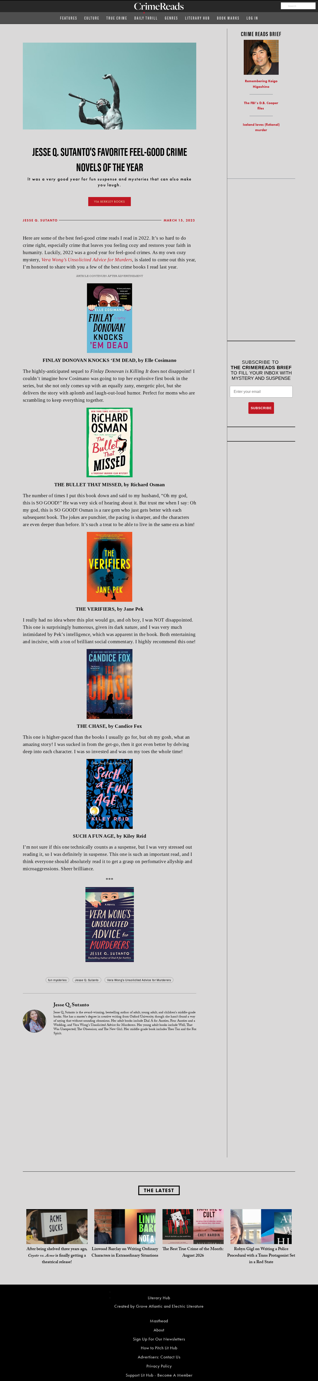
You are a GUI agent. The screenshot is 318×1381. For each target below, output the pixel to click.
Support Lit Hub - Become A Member (159, 1375)
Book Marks (228, 18)
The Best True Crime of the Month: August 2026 (193, 1253)
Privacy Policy (159, 1366)
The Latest (159, 1190)
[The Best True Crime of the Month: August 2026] (193, 1239)
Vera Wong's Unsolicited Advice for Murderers (139, 980)
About (159, 1330)
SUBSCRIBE (261, 408)
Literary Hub (197, 18)
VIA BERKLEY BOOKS (109, 202)
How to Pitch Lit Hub (159, 1347)
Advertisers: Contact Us (159, 1357)
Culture (91, 18)
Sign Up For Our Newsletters (159, 1339)
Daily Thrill (146, 18)
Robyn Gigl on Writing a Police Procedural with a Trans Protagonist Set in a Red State (261, 1256)
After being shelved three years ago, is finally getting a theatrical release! (57, 1256)
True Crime (116, 18)
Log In (252, 18)
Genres (171, 18)
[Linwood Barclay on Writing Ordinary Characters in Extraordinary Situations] (125, 1239)
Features (68, 18)
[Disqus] (109, 1098)
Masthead (159, 1320)
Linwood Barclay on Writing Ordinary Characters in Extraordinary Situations (124, 1253)
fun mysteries (57, 980)
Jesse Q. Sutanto (40, 220)
